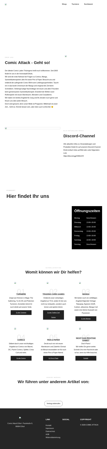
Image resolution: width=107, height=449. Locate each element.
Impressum (50, 428)
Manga (85, 294)
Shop (64, 4)
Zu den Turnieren (21, 312)
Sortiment (88, 4)
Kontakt (85, 358)
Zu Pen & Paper (53, 358)
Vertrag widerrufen (53, 403)
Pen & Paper (53, 340)
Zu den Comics (21, 358)
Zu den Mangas (86, 318)
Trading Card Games (53, 294)
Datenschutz (50, 431)
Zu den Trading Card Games (53, 315)
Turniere (75, 4)
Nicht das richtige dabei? (86, 339)
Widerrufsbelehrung (53, 437)
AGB (47, 434)
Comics (21, 340)
